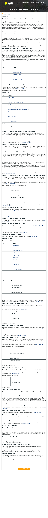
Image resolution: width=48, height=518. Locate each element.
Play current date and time (17, 72)
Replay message (11, 97)
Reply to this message (12, 107)
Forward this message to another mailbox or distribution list (18, 109)
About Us (32, 2)
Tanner (5, 14)
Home (19, 2)
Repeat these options (16, 77)
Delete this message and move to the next (15, 102)
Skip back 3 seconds (11, 111)
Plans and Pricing (25, 2)
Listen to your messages (17, 69)
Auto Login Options (16, 252)
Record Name (15, 262)
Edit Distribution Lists (16, 257)
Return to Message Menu (38, 129)
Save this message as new (12, 104)
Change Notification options (17, 250)
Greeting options (16, 245)
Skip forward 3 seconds (12, 116)
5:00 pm (9, 14)
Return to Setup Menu (35, 275)
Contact (37, 2)
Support (42, 2)
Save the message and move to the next (15, 99)
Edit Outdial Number (16, 259)
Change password (16, 247)
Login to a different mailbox (17, 79)
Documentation (6, 13)
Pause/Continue (11, 114)
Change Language (16, 255)
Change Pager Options (17, 264)
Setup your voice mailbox (17, 74)
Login (43, 4)
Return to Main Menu (20, 88)
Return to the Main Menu (12, 121)
